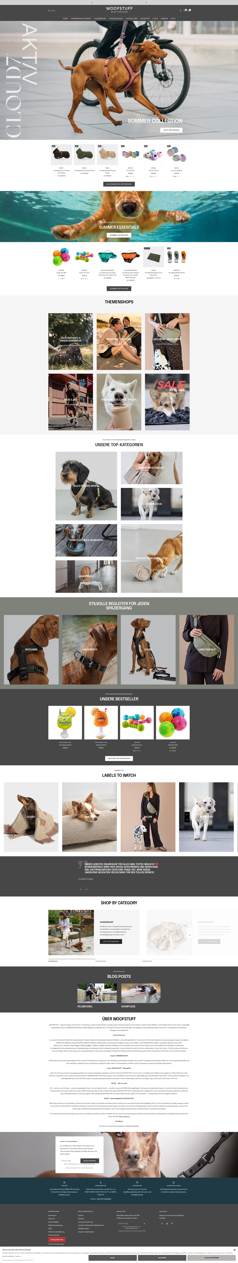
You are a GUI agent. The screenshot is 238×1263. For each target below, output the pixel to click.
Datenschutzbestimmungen (151, 645)
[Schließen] (162, 608)
